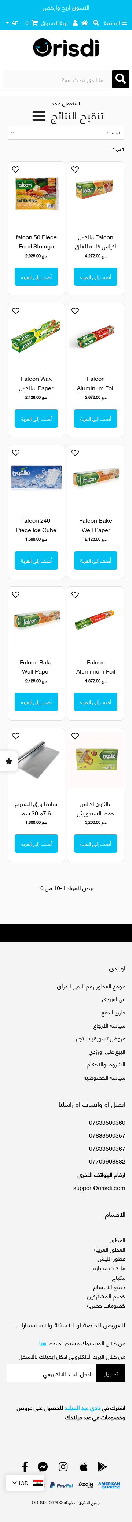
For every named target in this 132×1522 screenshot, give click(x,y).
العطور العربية (109, 1248)
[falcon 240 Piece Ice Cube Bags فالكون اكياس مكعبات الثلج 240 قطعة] (36, 477)
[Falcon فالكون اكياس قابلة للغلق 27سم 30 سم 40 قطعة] (95, 190)
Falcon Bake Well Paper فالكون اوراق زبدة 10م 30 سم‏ (95, 534)
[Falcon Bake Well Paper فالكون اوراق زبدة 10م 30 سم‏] (95, 477)
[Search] (120, 79)
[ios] (84, 1468)
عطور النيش (111, 1258)
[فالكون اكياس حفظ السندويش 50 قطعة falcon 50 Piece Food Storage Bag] (95, 760)
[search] (96, 22)
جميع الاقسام (109, 1286)
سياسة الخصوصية (104, 1077)
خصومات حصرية (106, 1305)
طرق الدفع (113, 1011)
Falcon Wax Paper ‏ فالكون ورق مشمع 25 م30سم (36, 392)
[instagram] (63, 1468)
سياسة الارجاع (109, 1025)
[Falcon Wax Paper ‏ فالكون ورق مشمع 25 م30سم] (36, 335)
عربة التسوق (47, 22)
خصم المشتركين (106, 1295)
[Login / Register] (75, 22)
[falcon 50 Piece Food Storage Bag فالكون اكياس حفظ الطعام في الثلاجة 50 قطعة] (36, 193)
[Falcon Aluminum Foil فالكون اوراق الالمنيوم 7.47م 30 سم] (95, 335)
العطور (117, 1239)
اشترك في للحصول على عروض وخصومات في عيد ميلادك (71, 1412)
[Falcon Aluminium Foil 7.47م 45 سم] (95, 618)
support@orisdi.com (99, 1187)
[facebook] (25, 1468)
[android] (102, 1468)
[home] (84, 22)
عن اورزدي (113, 998)
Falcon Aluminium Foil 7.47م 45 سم (95, 671)
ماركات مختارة (109, 1267)
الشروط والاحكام (106, 1063)
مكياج (118, 1277)
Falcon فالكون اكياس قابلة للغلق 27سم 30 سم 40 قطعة (95, 250)
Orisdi (40, 1502)
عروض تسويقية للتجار (100, 1037)
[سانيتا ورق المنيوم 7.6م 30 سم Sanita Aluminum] (36, 760)
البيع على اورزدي (107, 1051)
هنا (43, 1342)
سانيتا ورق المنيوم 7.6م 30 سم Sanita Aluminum (36, 817)
